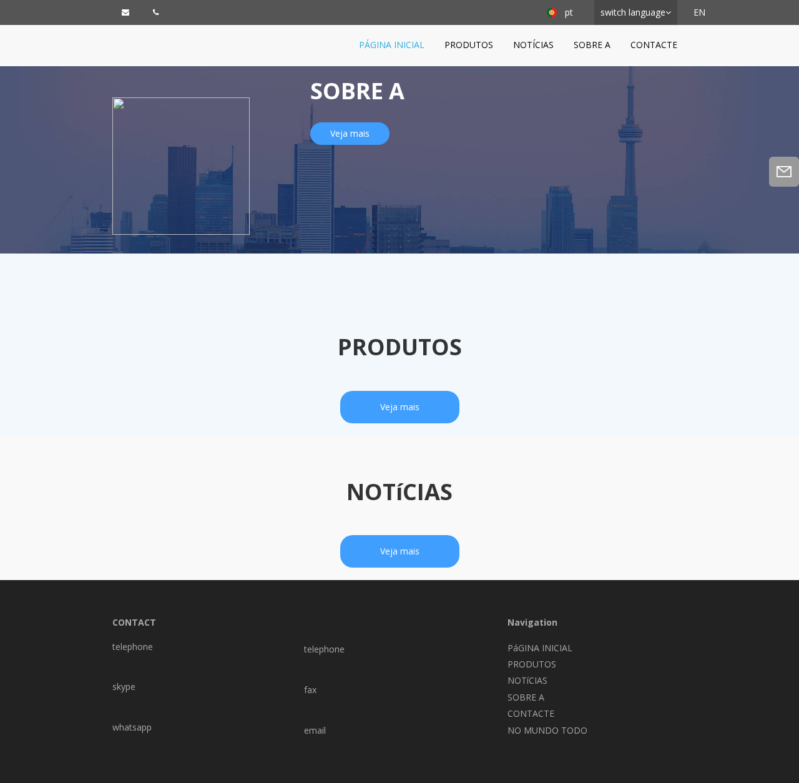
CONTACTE (653, 45)
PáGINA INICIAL (391, 45)
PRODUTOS (468, 45)
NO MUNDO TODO (547, 730)
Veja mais (350, 133)
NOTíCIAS (533, 45)
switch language (632, 12)
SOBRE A (592, 45)
